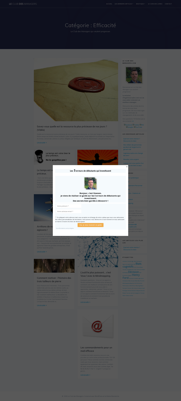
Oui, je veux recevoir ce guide (90, 225)
